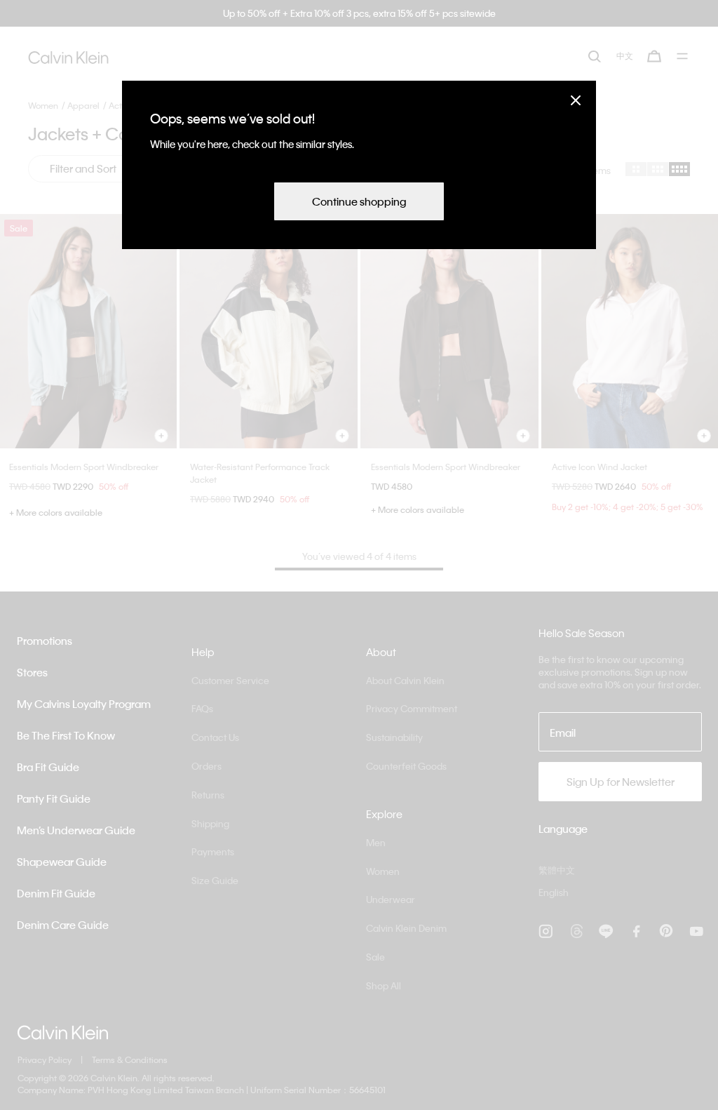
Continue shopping (359, 201)
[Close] (575, 100)
